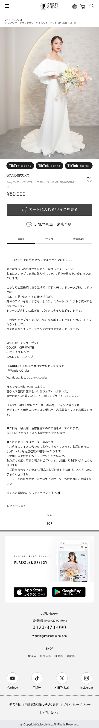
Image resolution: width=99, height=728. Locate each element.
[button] (49, 156)
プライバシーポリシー (77, 704)
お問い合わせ (50, 712)
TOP (5, 19)
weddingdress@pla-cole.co (49, 636)
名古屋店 (45, 656)
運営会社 (14, 704)
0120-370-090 (49, 627)
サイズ (49, 239)
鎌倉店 (59, 656)
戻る (49, 515)
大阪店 (71, 656)
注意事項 (78, 239)
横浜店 (32, 656)
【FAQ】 (56, 493)
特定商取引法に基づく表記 (41, 704)
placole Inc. (45, 724)
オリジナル (16, 19)
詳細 (21, 239)
